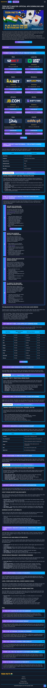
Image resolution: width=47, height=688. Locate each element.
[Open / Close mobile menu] (45, 2)
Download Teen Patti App (23, 42)
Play (10, 1)
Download (15, 1)
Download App (13, 69)
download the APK (11, 211)
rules (6, 644)
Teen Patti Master (6, 149)
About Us (23, 678)
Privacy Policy (23, 681)
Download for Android (15, 228)
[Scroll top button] (45, 686)
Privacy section (11, 245)
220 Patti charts (25, 488)
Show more (23, 137)
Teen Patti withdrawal (9, 401)
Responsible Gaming (23, 683)
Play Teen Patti (13, 72)
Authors (23, 676)
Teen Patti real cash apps (26, 327)
